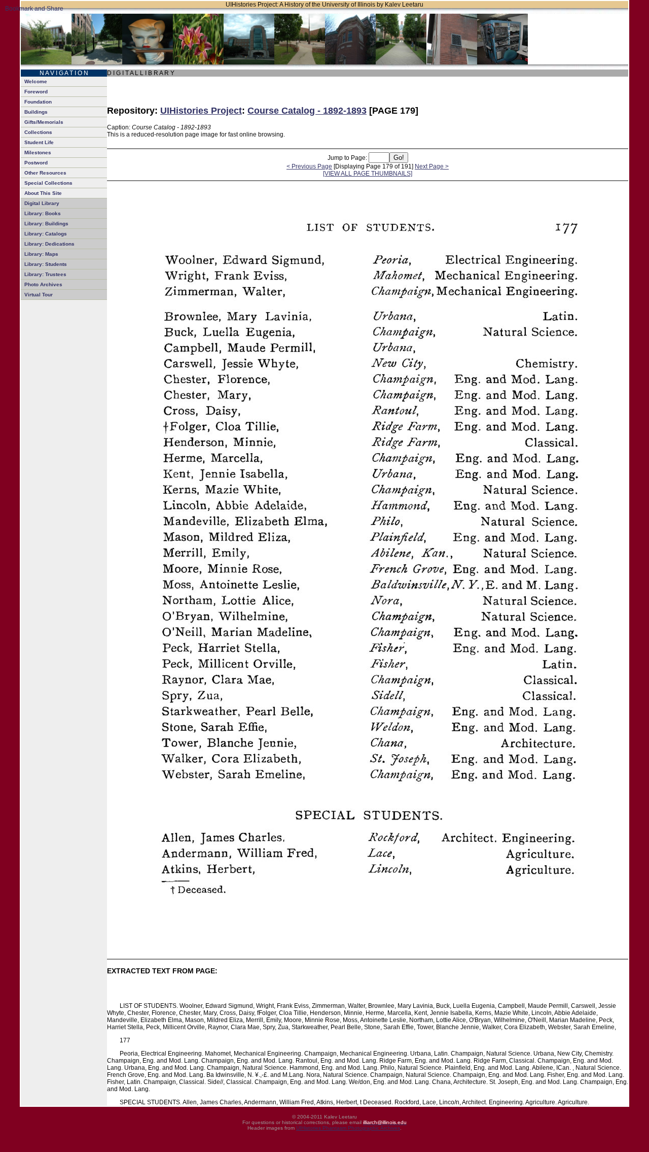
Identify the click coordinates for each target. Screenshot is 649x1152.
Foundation (38, 102)
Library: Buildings (46, 223)
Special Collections (48, 183)
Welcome (35, 81)
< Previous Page (309, 166)
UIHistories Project (201, 111)
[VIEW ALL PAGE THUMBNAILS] (367, 173)
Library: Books (42, 213)
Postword (36, 162)
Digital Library (41, 203)
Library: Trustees (45, 274)
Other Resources (45, 173)
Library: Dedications (49, 244)
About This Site (43, 193)
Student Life (39, 142)
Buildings (36, 112)
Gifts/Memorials (43, 122)
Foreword (36, 91)
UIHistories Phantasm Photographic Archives (348, 1128)
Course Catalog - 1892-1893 (307, 111)
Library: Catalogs (45, 233)
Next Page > (432, 166)
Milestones (37, 152)
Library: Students (45, 264)
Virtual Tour (38, 294)
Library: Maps (41, 254)
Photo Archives (43, 284)
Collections (38, 132)
